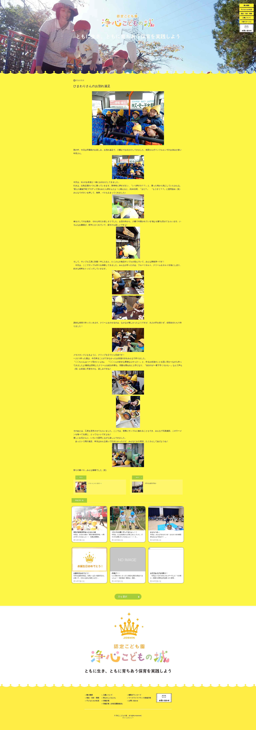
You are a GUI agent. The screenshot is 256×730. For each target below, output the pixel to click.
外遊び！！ (116, 573)
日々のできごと (79, 540)
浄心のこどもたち (109, 698)
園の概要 (246, 5)
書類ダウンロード (134, 695)
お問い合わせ (133, 701)
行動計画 (106, 701)
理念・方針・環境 (246, 13)
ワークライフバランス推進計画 (139, 698)
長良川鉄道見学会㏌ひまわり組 (85, 532)
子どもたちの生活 (246, 9)
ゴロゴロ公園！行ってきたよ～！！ (124, 532)
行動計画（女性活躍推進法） (113, 704)
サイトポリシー (128, 718)
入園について (246, 17)
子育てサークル (246, 22)
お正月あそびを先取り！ (159, 573)
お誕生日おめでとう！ (82, 573)
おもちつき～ (155, 532)
